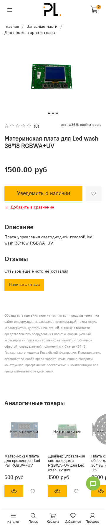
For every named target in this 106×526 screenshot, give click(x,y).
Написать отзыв (24, 285)
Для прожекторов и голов (29, 33)
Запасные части (41, 27)
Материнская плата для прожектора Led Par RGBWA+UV (22, 461)
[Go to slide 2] (53, 113)
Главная (11, 27)
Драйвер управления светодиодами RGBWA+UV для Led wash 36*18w (66, 463)
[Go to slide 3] (57, 113)
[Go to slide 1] (49, 113)
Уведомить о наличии (43, 193)
